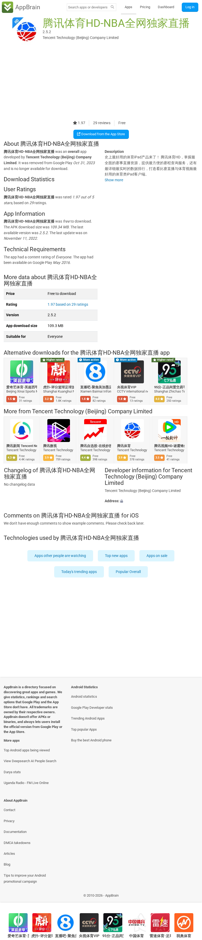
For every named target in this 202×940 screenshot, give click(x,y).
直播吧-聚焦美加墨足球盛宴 (95, 387)
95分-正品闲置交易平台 (169, 387)
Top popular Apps (84, 729)
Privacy (9, 821)
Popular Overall (128, 572)
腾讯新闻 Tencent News (21, 446)
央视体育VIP (127, 387)
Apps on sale (157, 556)
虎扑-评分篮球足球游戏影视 (58, 387)
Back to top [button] (190, 896)
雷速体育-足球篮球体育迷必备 (160, 936)
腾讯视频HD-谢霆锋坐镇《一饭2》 (169, 446)
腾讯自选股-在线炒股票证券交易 (95, 446)
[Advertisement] (101, 83)
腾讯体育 (124, 446)
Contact (9, 810)
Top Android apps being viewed (27, 750)
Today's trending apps (79, 572)
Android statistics (84, 696)
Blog (7, 864)
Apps (128, 7)
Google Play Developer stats (92, 708)
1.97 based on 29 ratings (68, 304)
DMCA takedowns (17, 843)
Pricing (145, 7)
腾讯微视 (50, 446)
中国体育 (136, 936)
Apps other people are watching (60, 556)
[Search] (112, 7)
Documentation (15, 832)
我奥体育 (183, 936)
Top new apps (116, 556)
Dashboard (166, 7)
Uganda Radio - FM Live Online (26, 783)
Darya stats (12, 772)
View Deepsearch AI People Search (30, 761)
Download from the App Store (102, 134)
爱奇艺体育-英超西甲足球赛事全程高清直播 (21, 387)
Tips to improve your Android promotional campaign (25, 878)
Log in (189, 7)
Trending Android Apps (88, 718)
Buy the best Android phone (91, 740)
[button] (151, 501)
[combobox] (88, 7)
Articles (9, 854)
